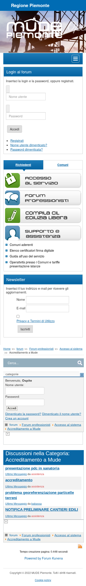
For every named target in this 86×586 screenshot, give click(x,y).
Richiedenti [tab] (23, 165)
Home (7, 348)
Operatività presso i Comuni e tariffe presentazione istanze (35, 264)
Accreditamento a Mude (24, 428)
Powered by (32, 558)
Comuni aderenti (21, 244)
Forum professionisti (41, 348)
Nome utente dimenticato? (28, 145)
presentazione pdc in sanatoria (32, 468)
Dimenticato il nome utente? (61, 414)
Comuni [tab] (62, 165)
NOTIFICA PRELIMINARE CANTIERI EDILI (41, 510)
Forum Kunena (52, 558)
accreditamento (18, 480)
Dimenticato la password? (23, 414)
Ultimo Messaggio (16, 474)
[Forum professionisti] (43, 198)
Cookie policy (43, 580)
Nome (21, 299)
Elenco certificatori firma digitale (32, 250)
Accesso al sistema (71, 348)
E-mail (21, 308)
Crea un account (16, 418)
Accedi (14, 129)
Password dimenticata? (26, 149)
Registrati (17, 140)
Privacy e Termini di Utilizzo (36, 321)
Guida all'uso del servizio (27, 256)
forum (20, 348)
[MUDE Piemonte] (43, 27)
